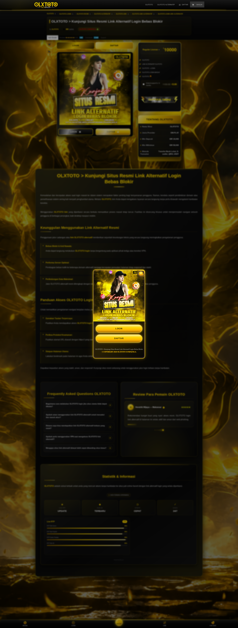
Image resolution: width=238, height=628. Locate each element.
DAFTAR (119, 338)
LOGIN (119, 329)
